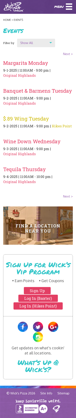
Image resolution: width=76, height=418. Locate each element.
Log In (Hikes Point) (38, 306)
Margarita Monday (25, 63)
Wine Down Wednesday (32, 141)
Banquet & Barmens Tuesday (37, 91)
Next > (68, 54)
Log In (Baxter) (38, 298)
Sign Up (37, 290)
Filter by (8, 43)
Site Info (46, 393)
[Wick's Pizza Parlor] (9, 7)
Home (7, 19)
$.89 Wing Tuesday (26, 118)
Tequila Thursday (24, 169)
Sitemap (63, 393)
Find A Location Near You (38, 228)
